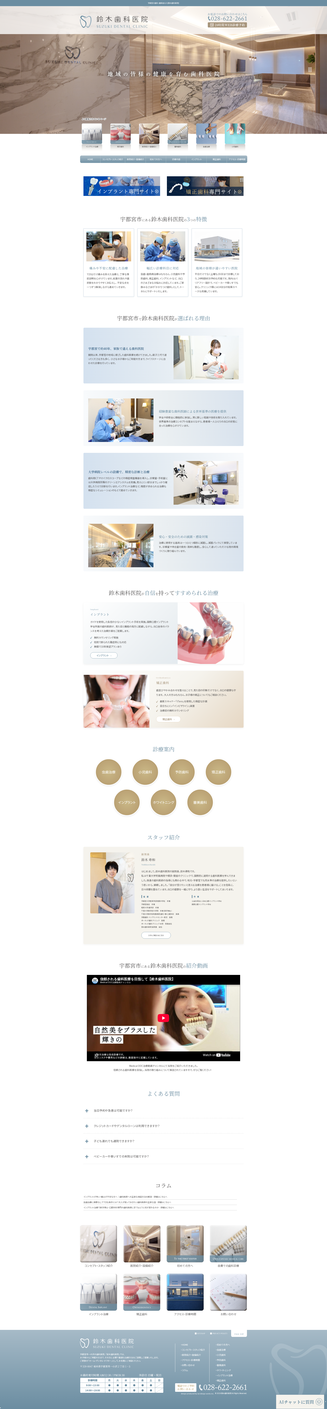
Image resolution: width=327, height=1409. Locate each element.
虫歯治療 (108, 771)
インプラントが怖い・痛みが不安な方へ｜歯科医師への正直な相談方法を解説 (125, 1196)
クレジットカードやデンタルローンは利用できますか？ (127, 1126)
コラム (185, 1370)
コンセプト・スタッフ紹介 (193, 1350)
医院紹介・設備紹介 (191, 1355)
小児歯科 (145, 771)
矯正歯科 (167, 719)
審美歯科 (200, 802)
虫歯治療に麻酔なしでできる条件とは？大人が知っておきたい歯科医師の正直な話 (127, 1202)
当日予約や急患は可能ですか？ (113, 1110)
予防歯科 (182, 771)
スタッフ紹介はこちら (156, 935)
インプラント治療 (225, 1375)
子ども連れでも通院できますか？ (114, 1141)
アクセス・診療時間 (191, 1360)
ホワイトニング (163, 802)
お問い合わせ (188, 1365)
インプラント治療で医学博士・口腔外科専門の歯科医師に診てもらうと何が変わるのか (128, 1207)
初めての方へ (223, 1345)
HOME (185, 1345)
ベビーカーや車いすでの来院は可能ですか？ (121, 1156)
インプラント (103, 655)
